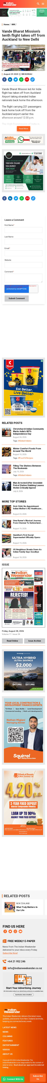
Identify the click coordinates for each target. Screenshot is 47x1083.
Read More (23, 128)
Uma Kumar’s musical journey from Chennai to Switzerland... (27, 521)
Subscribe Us (38, 1077)
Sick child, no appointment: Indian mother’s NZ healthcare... (28, 507)
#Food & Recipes (25, 458)
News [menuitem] (5, 1032)
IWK (13, 24)
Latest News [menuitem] (9, 1027)
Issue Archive (34, 641)
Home (6, 24)
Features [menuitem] (8, 1041)
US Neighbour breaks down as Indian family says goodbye (27, 550)
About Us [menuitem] (8, 1054)
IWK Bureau (26, 74)
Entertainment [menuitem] (11, 1045)
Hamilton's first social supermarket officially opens (26, 536)
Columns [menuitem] (7, 1036)
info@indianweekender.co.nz (25, 968)
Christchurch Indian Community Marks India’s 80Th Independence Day (28, 431)
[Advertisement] (23, 864)
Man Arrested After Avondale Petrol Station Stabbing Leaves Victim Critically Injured (28, 485)
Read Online (12, 641)
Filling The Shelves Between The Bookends (27, 467)
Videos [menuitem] (6, 1049)
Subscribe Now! (10, 953)
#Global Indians (24, 441)
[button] (4, 79)
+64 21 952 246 (16, 961)
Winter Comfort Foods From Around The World (27, 449)
